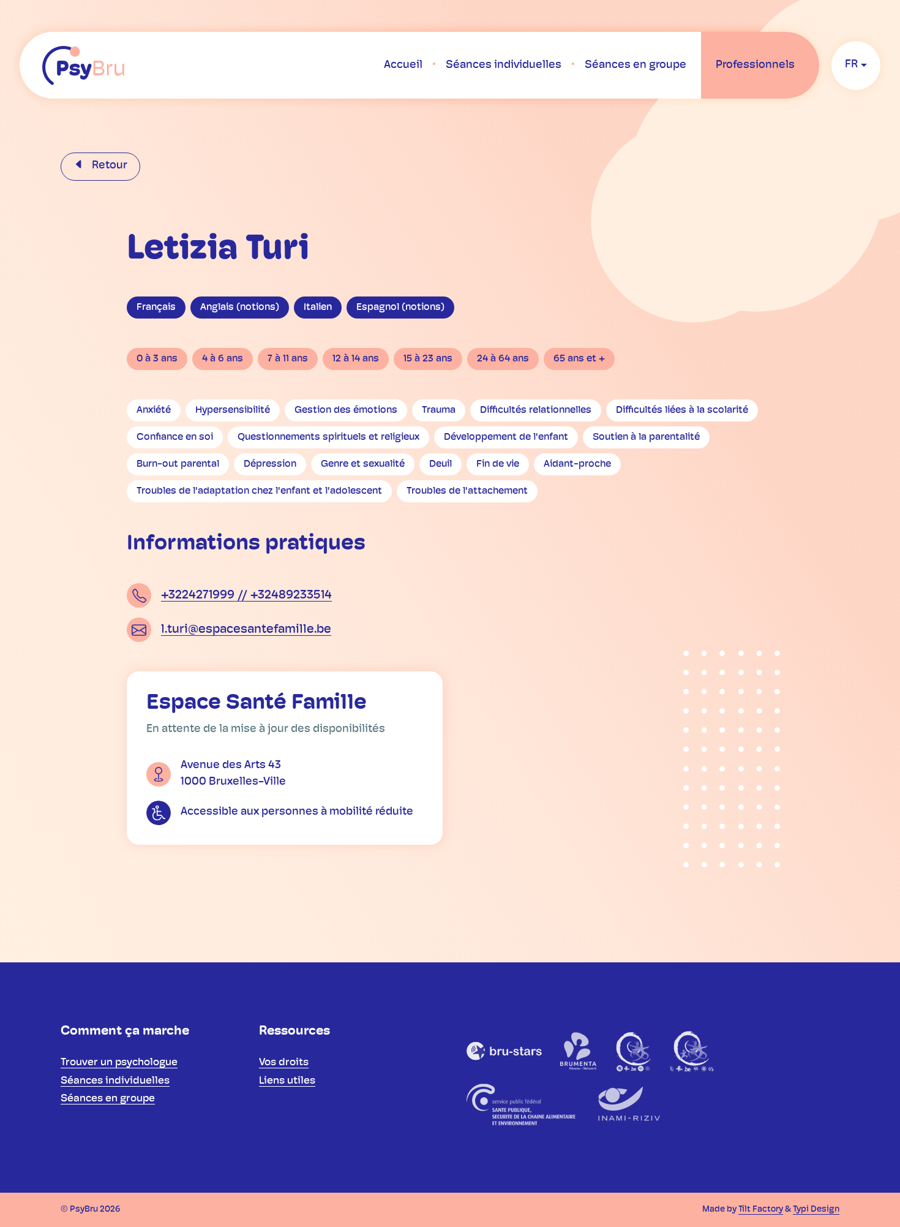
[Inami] (627, 1104)
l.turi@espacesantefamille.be (246, 630)
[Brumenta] (579, 1051)
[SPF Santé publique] (520, 1104)
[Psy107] (634, 1051)
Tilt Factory (760, 1209)
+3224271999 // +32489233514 (246, 595)
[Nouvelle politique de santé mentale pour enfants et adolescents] (691, 1051)
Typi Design (816, 1209)
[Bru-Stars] (504, 1051)
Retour (108, 166)
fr (851, 64)
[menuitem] (403, 65)
